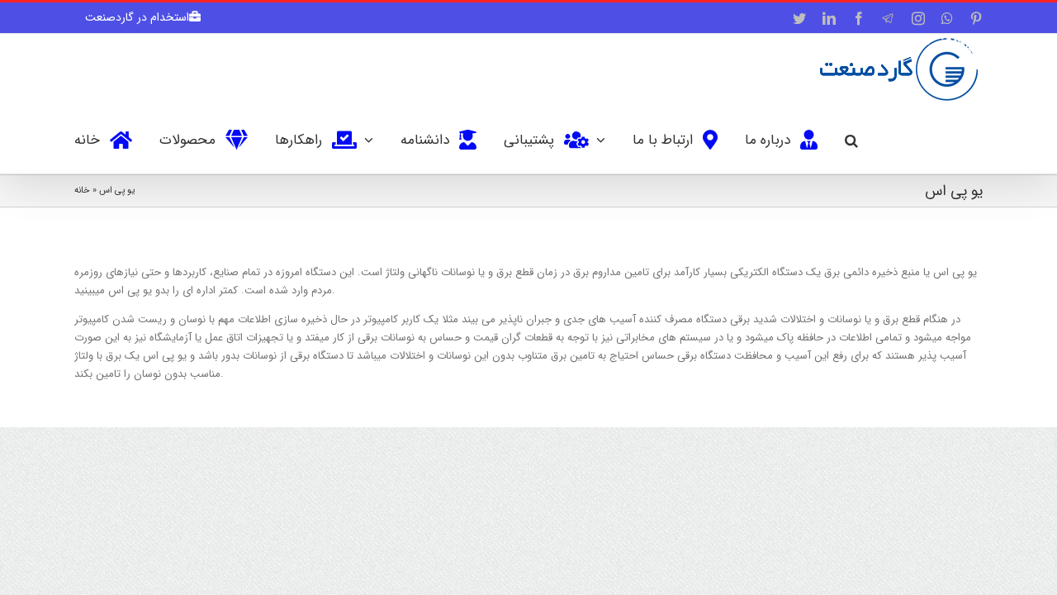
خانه (82, 190)
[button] (851, 139)
